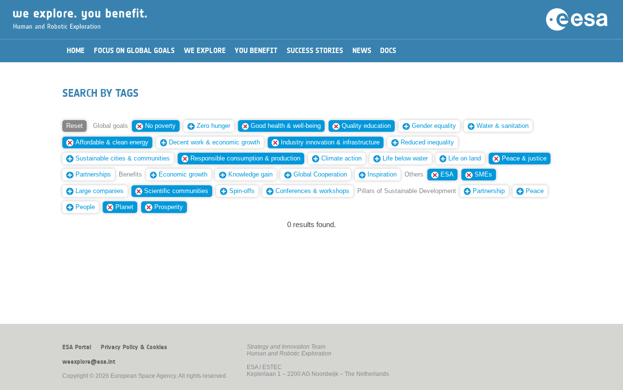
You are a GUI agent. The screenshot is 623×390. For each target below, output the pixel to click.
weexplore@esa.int (88, 362)
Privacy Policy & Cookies (134, 347)
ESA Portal (76, 347)
